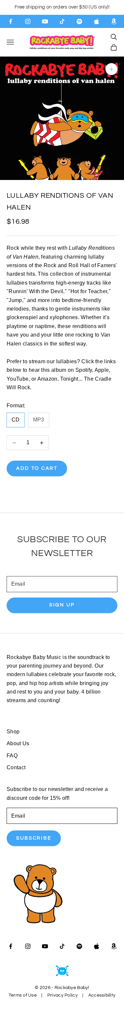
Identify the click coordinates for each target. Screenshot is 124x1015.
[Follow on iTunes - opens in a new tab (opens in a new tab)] (96, 21)
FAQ (12, 755)
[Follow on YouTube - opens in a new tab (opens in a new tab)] (45, 21)
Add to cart (37, 468)
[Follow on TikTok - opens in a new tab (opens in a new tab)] (62, 21)
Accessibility (102, 995)
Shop (13, 731)
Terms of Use (23, 995)
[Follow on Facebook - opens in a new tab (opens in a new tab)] (10, 21)
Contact (16, 767)
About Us (18, 743)
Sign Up (62, 604)
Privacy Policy (62, 995)
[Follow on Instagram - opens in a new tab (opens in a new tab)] (27, 21)
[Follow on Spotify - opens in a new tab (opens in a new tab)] (79, 21)
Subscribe (33, 838)
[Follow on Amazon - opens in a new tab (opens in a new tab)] (113, 21)
